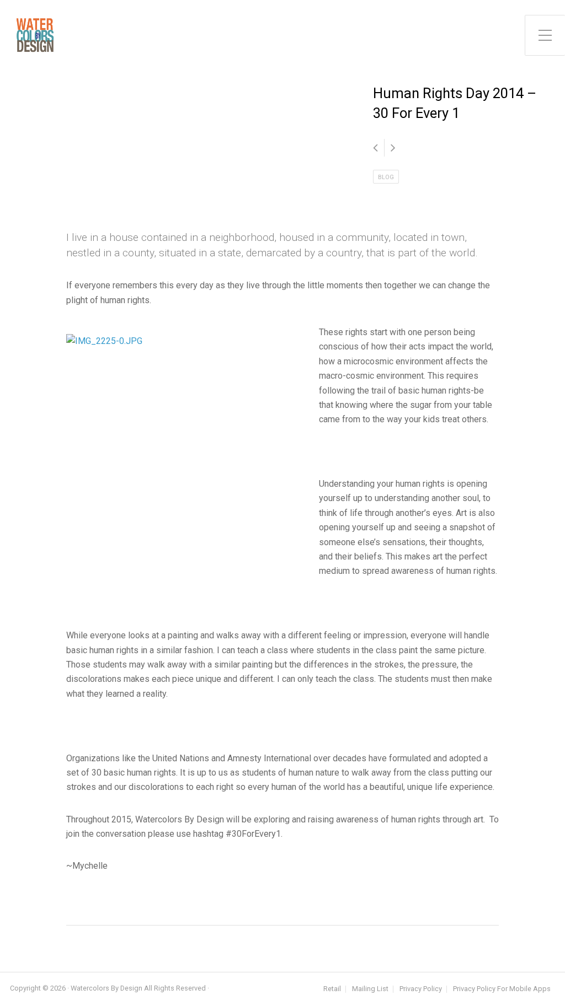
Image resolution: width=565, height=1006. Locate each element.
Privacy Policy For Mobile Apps (502, 989)
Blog (386, 177)
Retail (332, 989)
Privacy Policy (420, 989)
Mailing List (370, 989)
